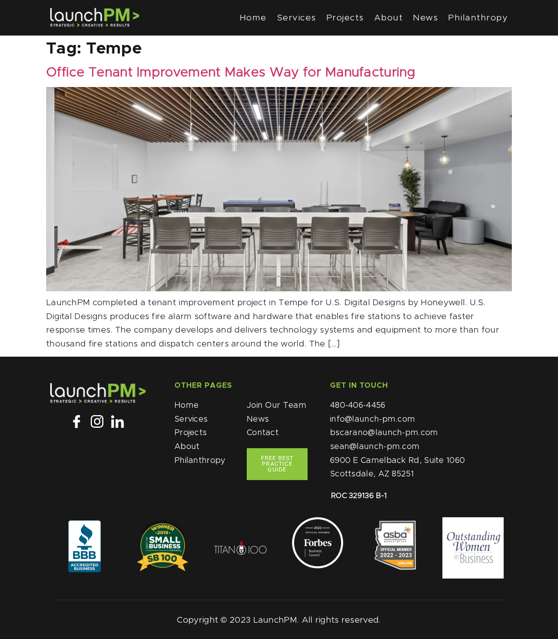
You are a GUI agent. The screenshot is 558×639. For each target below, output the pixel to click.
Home (253, 17)
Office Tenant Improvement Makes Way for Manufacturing (230, 72)
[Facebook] (76, 422)
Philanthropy (478, 17)
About (388, 17)
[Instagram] (97, 422)
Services (296, 17)
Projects (345, 17)
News (425, 17)
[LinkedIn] (118, 422)
